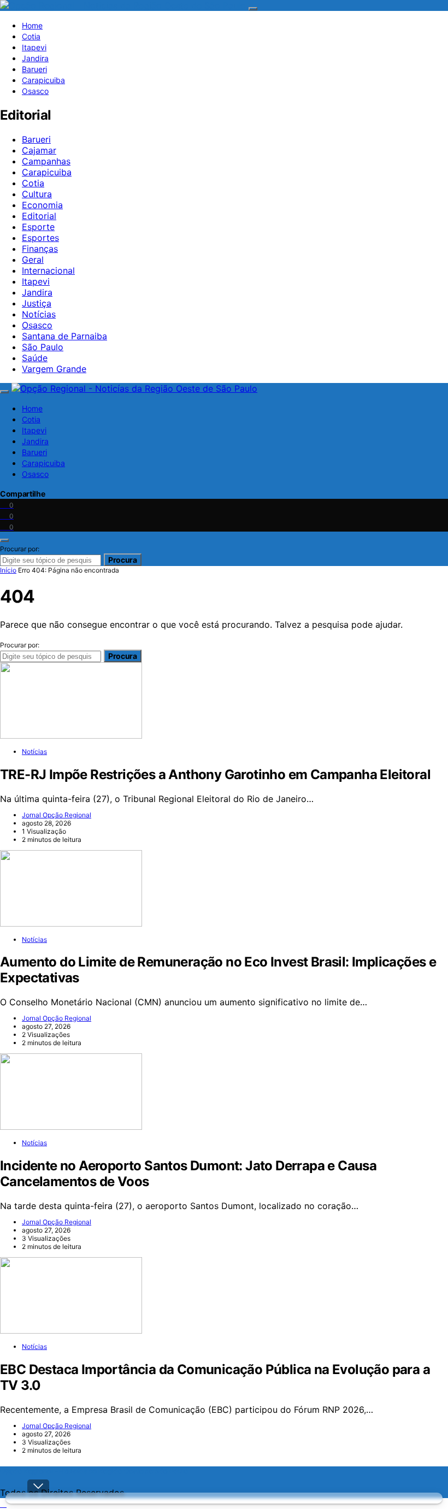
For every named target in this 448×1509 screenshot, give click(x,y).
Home (32, 25)
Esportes (40, 237)
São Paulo (42, 346)
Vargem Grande (54, 368)
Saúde (35, 357)
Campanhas (46, 161)
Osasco (35, 91)
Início (8, 570)
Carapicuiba (43, 80)
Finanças (40, 248)
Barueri (34, 69)
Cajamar (39, 150)
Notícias (39, 314)
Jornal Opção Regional (56, 815)
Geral (33, 259)
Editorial (39, 215)
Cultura (37, 193)
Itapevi (34, 47)
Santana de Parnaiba (64, 336)
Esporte (38, 226)
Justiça (36, 303)
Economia (42, 204)
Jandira (35, 58)
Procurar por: (19, 549)
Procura (122, 559)
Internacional (48, 270)
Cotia (31, 36)
